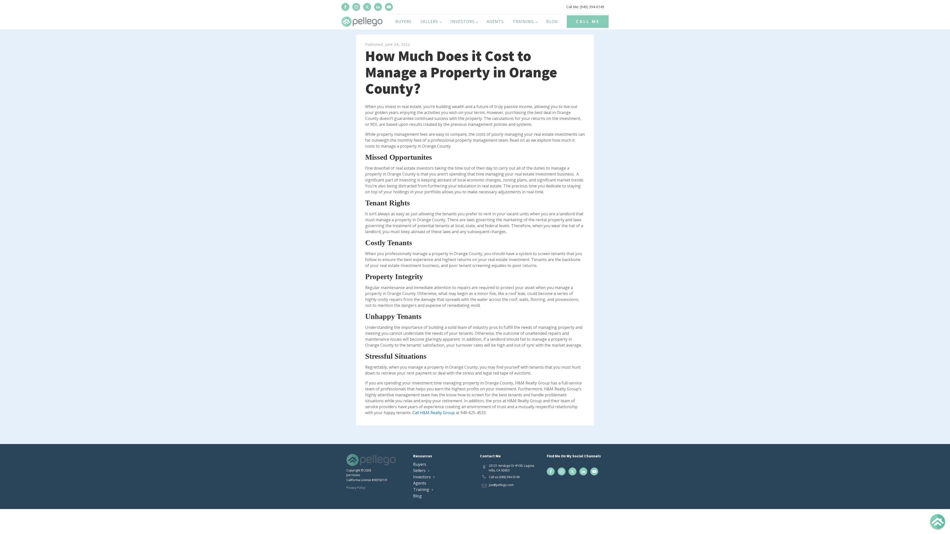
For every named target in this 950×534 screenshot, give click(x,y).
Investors (463, 21)
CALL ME (587, 21)
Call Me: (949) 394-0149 (585, 6)
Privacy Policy (355, 488)
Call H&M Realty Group (433, 412)
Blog (552, 21)
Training (523, 21)
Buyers (403, 21)
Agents (495, 21)
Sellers (429, 21)
